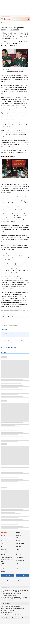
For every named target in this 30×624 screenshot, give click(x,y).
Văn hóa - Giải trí (20, 543)
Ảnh (2, 566)
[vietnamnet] (6, 19)
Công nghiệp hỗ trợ (20, 554)
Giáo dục (3, 540)
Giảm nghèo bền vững (6, 557)
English (3, 563)
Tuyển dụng (24, 617)
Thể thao (18, 538)
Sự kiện (22, 575)
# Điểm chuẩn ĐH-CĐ (15, 19)
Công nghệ (18, 546)
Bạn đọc (18, 552)
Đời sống (3, 543)
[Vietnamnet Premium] (4, 533)
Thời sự (4, 22)
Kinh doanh (18, 535)
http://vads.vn (8, 612)
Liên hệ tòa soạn (5, 587)
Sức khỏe (3, 546)
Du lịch (17, 549)
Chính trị (18, 532)
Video (17, 566)
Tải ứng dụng (5, 617)
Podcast (18, 569)
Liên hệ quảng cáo (6, 603)
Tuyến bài (8, 575)
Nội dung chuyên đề (20, 560)
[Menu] (2, 19)
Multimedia (4, 569)
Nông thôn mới (19, 557)
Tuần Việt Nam (4, 554)
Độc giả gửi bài (15, 617)
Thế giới (18, 540)
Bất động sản (4, 552)
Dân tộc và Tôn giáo (6, 538)
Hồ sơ (17, 563)
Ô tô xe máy (4, 549)
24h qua (3, 571)
